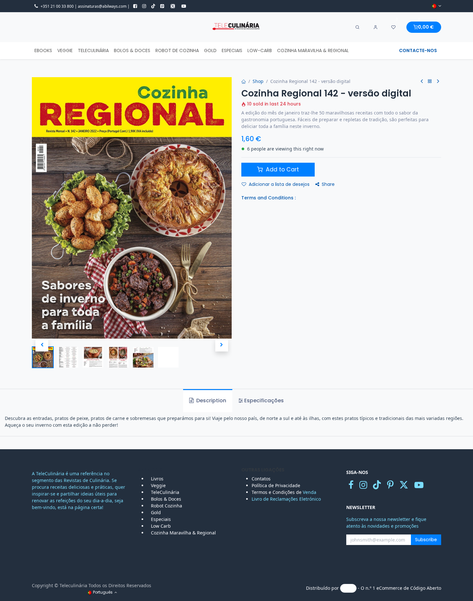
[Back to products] (430, 81)
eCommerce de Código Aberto (408, 588)
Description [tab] (210, 400)
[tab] (261, 400)
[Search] (357, 27)
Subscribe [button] (426, 539)
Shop (258, 81)
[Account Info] (375, 27)
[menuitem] (43, 51)
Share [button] (328, 184)
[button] (42, 345)
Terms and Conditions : (268, 198)
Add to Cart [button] (281, 169)
